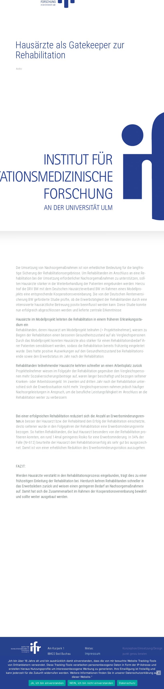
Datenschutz (127, 683)
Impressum (92, 654)
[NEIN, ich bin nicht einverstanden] (158, 672)
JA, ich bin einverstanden (47, 683)
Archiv (19, 68)
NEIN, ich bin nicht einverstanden (91, 683)
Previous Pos (26, 572)
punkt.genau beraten (135, 653)
